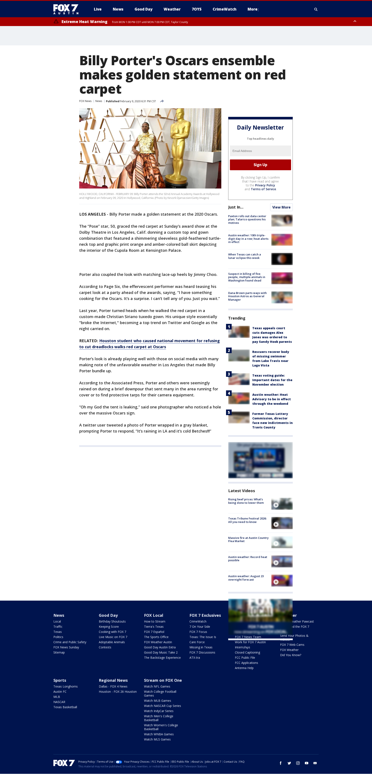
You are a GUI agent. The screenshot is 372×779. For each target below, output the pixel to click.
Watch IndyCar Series (159, 711)
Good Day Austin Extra (160, 647)
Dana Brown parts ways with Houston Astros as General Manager (247, 296)
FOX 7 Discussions (202, 652)
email (315, 763)
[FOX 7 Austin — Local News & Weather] (67, 9)
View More (281, 207)
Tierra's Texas (154, 626)
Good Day (108, 615)
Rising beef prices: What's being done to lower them (246, 501)
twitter (289, 763)
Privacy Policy (265, 185)
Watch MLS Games (157, 739)
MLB (56, 697)
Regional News (113, 680)
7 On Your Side (199, 626)
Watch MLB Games (157, 701)
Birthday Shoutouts (112, 621)
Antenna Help (244, 668)
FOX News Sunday (66, 647)
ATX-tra (194, 657)
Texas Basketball (65, 707)
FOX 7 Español (154, 632)
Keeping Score (109, 626)
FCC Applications (246, 663)
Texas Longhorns (65, 686)
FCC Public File (245, 657)
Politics (58, 637)
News (98, 101)
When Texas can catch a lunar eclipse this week (244, 256)
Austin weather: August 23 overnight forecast (246, 577)
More (252, 9)
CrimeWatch (197, 621)
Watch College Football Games (160, 693)
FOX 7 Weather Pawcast (297, 621)
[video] (282, 504)
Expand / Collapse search (316, 9)
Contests (105, 647)
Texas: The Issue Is (202, 637)
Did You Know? (290, 655)
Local (57, 621)
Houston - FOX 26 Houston (118, 691)
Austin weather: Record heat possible (247, 558)
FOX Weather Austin (158, 642)
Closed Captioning (247, 652)
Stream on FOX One (163, 680)
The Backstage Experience (162, 657)
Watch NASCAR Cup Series (162, 706)
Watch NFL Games (157, 686)
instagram (297, 763)
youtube (306, 763)
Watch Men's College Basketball (158, 718)
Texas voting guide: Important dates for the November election (272, 379)
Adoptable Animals (112, 642)
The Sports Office (156, 637)
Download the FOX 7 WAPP (294, 628)
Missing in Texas (200, 647)
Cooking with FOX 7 (112, 632)
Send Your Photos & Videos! (294, 637)
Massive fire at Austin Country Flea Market (248, 539)
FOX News (85, 101)
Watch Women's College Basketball (161, 727)
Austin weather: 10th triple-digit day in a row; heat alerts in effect (248, 238)
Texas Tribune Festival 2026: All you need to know (247, 520)
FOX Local (153, 615)
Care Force (197, 642)
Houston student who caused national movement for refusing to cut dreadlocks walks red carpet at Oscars (149, 343)
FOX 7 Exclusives (205, 615)
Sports (59, 680)
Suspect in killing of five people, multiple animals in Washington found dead (246, 277)
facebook (280, 763)
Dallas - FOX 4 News (113, 686)
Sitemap (59, 652)
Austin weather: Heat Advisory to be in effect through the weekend (271, 399)
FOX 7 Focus (198, 632)
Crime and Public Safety (69, 642)
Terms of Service (263, 189)
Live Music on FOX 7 (113, 637)
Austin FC (60, 691)
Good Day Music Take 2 (161, 652)
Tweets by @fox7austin (247, 645)
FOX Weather (289, 650)
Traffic (57, 626)
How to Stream (154, 621)
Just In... (235, 207)
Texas (57, 632)
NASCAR (59, 702)
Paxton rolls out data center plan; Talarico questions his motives (247, 219)
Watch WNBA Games (159, 734)
